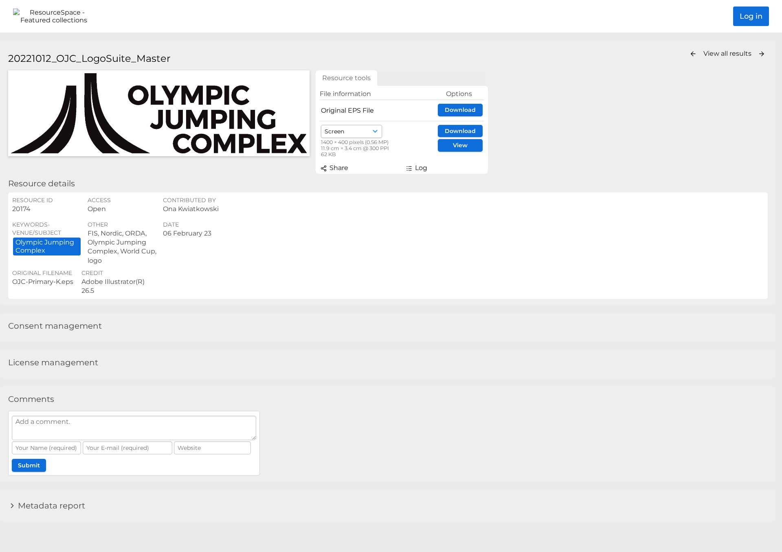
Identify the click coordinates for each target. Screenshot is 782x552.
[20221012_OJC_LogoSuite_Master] (159, 113)
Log (420, 168)
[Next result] (762, 54)
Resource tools (346, 78)
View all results (728, 53)
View (460, 145)
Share (338, 168)
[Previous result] (693, 54)
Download (460, 109)
